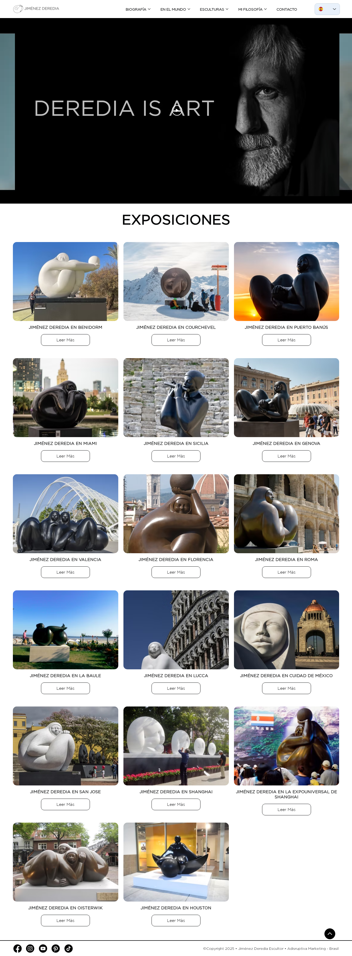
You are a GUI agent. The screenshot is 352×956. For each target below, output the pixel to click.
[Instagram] (30, 948)
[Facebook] (17, 948)
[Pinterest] (56, 948)
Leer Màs (65, 340)
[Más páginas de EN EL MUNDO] (189, 9)
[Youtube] (43, 948)
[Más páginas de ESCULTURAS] (227, 9)
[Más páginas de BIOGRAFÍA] (149, 9)
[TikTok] (68, 948)
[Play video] (177, 110)
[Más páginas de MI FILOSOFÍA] (265, 9)
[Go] (329, 933)
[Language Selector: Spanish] (327, 9)
